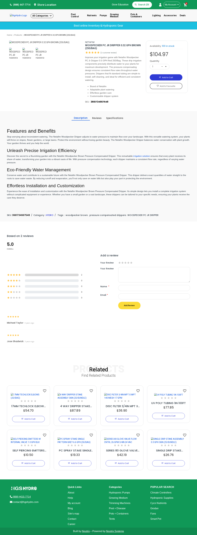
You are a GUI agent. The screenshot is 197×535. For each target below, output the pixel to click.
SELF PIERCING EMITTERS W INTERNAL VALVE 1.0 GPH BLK (28, 451)
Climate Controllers (160, 492)
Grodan (154, 508)
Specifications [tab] (114, 118)
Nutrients (92, 15)
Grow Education (120, 4)
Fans (153, 513)
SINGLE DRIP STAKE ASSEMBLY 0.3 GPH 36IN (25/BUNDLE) (168, 451)
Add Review (129, 305)
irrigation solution (141, 156)
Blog (70, 508)
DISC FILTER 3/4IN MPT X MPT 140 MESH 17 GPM (122, 406)
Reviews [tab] (97, 118)
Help (70, 498)
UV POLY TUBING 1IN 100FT (168, 403)
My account (74, 503)
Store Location (46, 4)
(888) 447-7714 (21, 4)
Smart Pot (155, 519)
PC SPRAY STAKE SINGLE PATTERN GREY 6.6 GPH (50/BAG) (75, 451)
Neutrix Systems (115, 531)
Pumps (103, 15)
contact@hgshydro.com (25, 502)
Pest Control (75, 15)
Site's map (73, 513)
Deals (183, 15)
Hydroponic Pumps (119, 492)
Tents (112, 519)
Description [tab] (81, 118)
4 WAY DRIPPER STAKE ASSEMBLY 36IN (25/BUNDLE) (75, 406)
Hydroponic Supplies (161, 498)
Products (18, 35)
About (71, 492)
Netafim (89, 42)
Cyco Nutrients (158, 503)
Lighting (156, 15)
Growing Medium (114, 15)
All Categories (40, 15)
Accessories (170, 15)
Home (9, 35)
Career (71, 524)
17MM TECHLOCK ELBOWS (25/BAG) (28, 406)
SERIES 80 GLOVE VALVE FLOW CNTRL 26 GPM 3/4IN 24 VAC (122, 451)
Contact (72, 519)
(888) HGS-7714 (22, 496)
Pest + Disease (117, 508)
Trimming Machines (119, 503)
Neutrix (86, 531)
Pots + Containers (119, 513)
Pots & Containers (136, 15)
